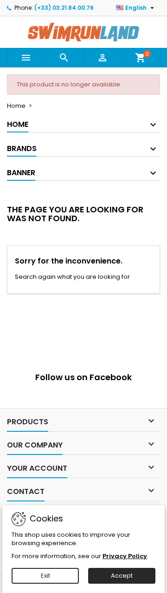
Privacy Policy (125, 556)
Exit (45, 575)
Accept (122, 575)
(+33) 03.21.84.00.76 (64, 8)
